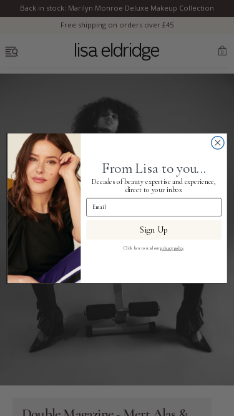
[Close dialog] (217, 142)
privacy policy (171, 247)
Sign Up (154, 229)
